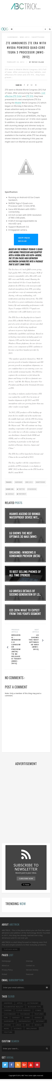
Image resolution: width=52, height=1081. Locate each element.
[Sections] (12, 29)
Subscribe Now (26, 878)
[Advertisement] (26, 19)
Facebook (32, 489)
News (6, 1029)
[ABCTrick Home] (4, 29)
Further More (11, 949)
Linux (18, 1025)
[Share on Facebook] (24, 85)
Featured (29, 974)
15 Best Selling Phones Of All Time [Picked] (25, 573)
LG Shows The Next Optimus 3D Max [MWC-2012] (23, 536)
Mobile (18, 102)
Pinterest (22, 494)
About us (5, 965)
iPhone (7, 1025)
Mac (28, 1025)
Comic (38, 1010)
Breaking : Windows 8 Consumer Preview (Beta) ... (24, 555)
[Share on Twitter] (27, 85)
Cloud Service (23, 1010)
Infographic (25, 1021)
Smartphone (38, 37)
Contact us (30, 965)
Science (18, 1029)
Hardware (12, 37)
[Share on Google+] (31, 85)
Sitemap (29, 961)
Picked (4, 974)
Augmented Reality (13, 1007)
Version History (32, 970)
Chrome (8, 1010)
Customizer (10, 1014)
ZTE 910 (29, 96)
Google (11, 494)
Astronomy (33, 1003)
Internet (40, 1021)
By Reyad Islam (36, 62)
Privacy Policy (7, 970)
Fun (6, 1018)
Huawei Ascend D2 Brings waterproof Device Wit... (24, 515)
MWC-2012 (25, 37)
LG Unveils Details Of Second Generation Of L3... (25, 592)
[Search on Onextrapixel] (50, 29)
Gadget (16, 1018)
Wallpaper (31, 1029)
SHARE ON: (10, 489)
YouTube (8, 1032)
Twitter (21, 489)
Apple (20, 1003)
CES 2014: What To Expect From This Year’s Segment (25, 612)
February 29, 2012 (16, 62)
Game (27, 1018)
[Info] (45, 29)
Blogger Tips (34, 1007)
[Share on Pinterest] (35, 85)
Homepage (6, 961)
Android (8, 1003)
